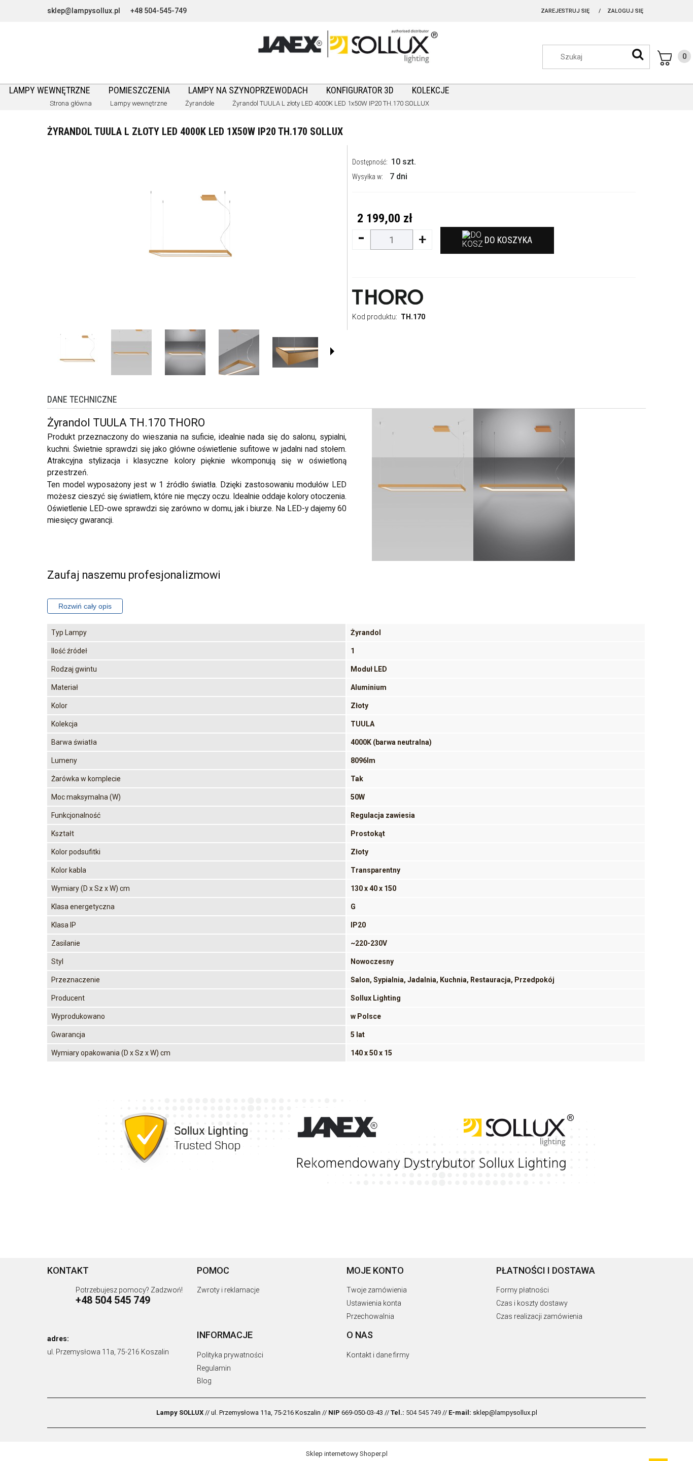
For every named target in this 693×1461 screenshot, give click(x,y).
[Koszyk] (674, 58)
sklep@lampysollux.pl (83, 11)
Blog (204, 1381)
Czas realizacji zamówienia (539, 1316)
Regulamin (214, 1368)
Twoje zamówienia (376, 1290)
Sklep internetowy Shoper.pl (347, 1453)
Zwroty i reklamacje (228, 1290)
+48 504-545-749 (158, 11)
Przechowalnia (370, 1316)
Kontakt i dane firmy (377, 1355)
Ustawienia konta (373, 1303)
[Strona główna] (346, 45)
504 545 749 (423, 1412)
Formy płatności (522, 1290)
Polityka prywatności (230, 1355)
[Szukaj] (638, 54)
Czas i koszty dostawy (532, 1303)
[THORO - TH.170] (77, 352)
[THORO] (387, 296)
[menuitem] (49, 90)
